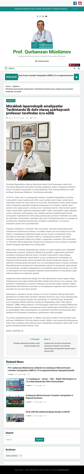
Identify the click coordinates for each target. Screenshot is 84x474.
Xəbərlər (11, 101)
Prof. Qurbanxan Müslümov (42, 51)
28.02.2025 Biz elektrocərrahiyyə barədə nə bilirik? (48, 412)
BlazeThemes (64, 470)
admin (10, 118)
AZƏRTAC (10, 197)
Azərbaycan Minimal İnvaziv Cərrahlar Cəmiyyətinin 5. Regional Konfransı (40, 9)
